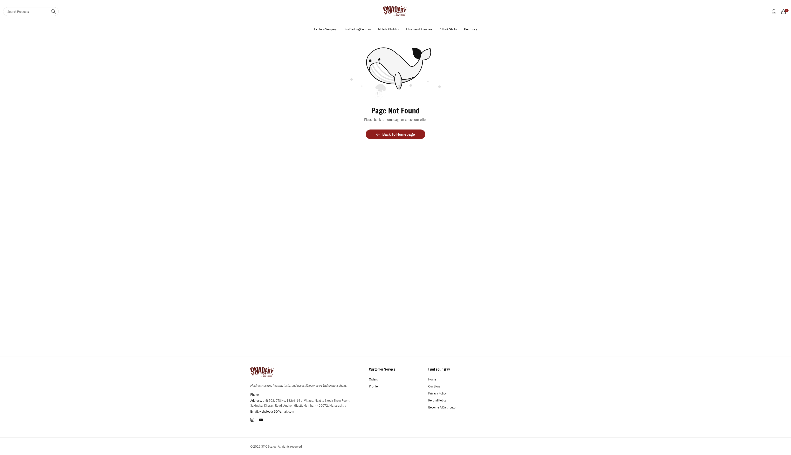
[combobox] (31, 11)
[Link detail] (252, 420)
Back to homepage (398, 134)
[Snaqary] (395, 11)
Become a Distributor (442, 407)
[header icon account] (774, 11)
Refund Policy (437, 400)
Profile (373, 386)
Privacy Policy (437, 393)
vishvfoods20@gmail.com (272, 411)
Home (432, 379)
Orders (373, 379)
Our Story (434, 386)
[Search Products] (53, 11)
